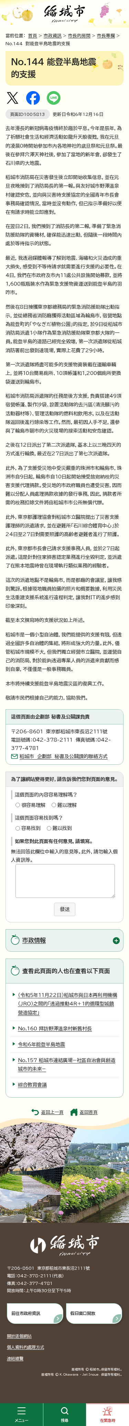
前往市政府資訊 (25, 1313)
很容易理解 (33, 805)
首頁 (32, 35)
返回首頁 (89, 1112)
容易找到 (31, 828)
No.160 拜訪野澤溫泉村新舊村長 (55, 1028)
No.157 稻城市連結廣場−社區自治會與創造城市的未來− (66, 1064)
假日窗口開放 (83, 1313)
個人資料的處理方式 (25, 1347)
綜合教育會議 (32, 1084)
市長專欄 (106, 35)
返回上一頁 (52, 1112)
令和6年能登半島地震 (41, 1044)
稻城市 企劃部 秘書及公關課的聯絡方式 (64, 756)
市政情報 (34, 940)
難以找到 (62, 828)
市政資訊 (53, 35)
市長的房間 (79, 35)
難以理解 (67, 805)
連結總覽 (15, 1358)
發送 (64, 909)
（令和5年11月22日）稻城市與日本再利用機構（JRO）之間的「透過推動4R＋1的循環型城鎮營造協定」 (67, 1004)
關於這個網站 (19, 1336)
